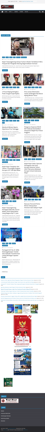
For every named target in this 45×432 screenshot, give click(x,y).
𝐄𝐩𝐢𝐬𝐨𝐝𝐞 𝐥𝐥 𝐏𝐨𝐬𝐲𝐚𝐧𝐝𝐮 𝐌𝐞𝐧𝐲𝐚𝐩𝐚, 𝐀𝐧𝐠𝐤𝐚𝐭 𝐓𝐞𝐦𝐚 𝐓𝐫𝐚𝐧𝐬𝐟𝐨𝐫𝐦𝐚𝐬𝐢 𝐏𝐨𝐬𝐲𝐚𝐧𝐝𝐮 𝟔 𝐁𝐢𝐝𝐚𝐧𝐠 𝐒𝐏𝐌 (16, 289)
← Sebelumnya (4, 271)
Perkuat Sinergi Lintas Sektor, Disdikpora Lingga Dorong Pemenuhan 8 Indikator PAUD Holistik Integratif (21, 293)
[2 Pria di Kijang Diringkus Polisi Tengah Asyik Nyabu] (11, 79)
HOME (6, 11)
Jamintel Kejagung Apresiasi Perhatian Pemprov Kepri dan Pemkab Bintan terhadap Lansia (19, 298)
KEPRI (10, 11)
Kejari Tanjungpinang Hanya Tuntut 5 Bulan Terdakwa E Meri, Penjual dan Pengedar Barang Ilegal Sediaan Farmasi (22, 63)
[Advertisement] (22, 22)
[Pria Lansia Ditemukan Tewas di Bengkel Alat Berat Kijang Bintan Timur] (33, 79)
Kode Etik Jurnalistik (5, 418)
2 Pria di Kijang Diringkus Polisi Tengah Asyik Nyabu (10, 92)
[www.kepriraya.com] (2, 11)
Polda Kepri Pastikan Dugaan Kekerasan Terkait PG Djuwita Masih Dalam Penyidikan (17, 291)
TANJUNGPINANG (23, 57)
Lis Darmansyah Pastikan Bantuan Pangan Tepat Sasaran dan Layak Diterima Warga (17, 282)
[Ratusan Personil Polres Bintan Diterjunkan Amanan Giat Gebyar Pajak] (33, 192)
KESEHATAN (18, 57)
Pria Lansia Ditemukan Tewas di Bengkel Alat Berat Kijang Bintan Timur (33, 93)
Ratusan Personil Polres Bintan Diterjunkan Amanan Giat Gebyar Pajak (33, 205)
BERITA (4, 57)
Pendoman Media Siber (5, 413)
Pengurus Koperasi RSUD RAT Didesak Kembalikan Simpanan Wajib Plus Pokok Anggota (33, 129)
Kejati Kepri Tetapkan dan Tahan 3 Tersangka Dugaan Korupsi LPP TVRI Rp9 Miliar (11, 168)
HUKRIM (21, 11)
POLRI (18, 87)
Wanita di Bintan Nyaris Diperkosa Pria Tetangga (10, 128)
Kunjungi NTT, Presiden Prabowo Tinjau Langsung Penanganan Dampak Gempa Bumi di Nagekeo (20, 284)
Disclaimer (3, 420)
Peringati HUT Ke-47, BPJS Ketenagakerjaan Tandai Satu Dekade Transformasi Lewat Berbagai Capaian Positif (11, 253)
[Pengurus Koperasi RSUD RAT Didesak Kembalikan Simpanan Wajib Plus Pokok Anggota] (33, 113)
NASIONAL (33, 159)
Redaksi (12, 59)
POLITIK (26, 11)
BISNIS (29, 120)
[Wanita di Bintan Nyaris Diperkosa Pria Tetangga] (11, 113)
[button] (12, 12)
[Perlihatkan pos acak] (42, 11)
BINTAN (7, 87)
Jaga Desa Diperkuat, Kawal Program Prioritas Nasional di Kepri (13, 287)
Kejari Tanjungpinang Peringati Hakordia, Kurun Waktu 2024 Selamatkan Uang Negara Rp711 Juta (10, 210)
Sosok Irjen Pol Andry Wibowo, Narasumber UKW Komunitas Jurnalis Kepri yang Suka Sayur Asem (20, 300)
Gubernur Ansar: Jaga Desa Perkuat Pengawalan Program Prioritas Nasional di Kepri (17, 280)
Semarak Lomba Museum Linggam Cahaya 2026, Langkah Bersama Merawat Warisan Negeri (19, 296)
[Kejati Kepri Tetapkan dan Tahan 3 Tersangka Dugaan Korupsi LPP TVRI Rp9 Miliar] (11, 152)
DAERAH (16, 11)
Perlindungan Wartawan (6, 415)
